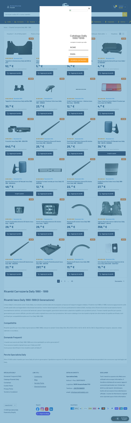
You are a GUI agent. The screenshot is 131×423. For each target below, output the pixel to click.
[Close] (89, 8)
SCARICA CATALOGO (78, 60)
